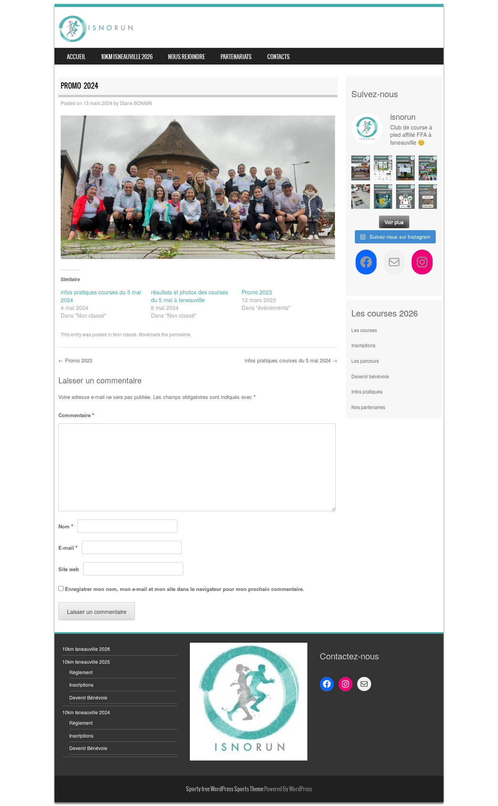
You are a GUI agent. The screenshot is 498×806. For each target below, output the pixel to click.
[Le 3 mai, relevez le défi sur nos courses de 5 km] (405, 196)
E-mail (67, 547)
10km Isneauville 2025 (86, 661)
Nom (65, 526)
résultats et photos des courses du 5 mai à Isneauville (189, 296)
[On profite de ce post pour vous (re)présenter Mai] (405, 168)
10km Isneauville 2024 (86, 712)
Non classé (125, 334)
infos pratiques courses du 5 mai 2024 (291, 360)
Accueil (76, 56)
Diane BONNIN (136, 103)
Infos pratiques (366, 391)
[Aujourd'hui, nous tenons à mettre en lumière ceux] (383, 168)
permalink (179, 334)
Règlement (81, 672)
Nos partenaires (368, 407)
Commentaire (76, 415)
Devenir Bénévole (88, 697)
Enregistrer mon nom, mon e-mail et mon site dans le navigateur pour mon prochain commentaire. (184, 589)
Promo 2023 (257, 292)
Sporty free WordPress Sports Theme (224, 789)
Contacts (278, 56)
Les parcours (365, 360)
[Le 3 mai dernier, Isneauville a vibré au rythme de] (360, 168)
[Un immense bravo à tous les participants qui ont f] (428, 168)
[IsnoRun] (96, 28)
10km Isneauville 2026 (127, 56)
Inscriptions (363, 345)
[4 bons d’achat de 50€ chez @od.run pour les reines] (428, 196)
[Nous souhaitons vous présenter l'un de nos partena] (383, 196)
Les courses (364, 330)
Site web (68, 569)
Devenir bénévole (370, 376)
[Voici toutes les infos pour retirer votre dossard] (360, 196)
